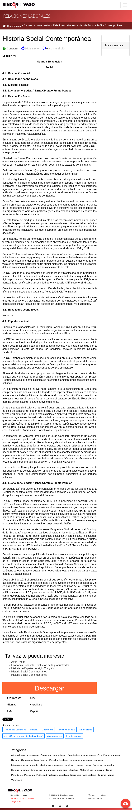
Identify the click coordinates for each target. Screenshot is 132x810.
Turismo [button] (102, 775)
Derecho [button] (53, 760)
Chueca (31, 798)
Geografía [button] (109, 765)
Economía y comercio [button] (81, 760)
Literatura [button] (73, 770)
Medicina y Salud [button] (103, 770)
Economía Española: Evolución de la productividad (40, 665)
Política (34, 729)
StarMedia (14, 798)
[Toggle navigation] (124, 5)
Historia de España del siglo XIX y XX (32, 668)
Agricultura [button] (46, 755)
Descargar (49, 688)
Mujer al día (16, 802)
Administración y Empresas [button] (25, 755)
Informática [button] (49, 770)
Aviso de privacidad (95, 798)
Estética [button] (69, 765)
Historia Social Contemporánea (29, 671)
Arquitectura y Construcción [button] (82, 755)
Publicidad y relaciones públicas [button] (52, 775)
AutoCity (23, 798)
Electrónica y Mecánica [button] (51, 765)
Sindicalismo (85, 729)
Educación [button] (99, 760)
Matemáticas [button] (86, 770)
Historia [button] (15, 770)
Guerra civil (47, 729)
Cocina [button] (43, 760)
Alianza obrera (54, 736)
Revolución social (66, 729)
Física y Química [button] (93, 765)
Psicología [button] (29, 775)
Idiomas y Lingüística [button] (31, 770)
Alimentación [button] (59, 755)
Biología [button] (15, 760)
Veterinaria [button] (16, 780)
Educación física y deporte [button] (24, 765)
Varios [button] (111, 775)
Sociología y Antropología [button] (83, 775)
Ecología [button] (63, 760)
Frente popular (73, 736)
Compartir (12, 48)
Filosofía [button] (79, 765)
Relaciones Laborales (15, 729)
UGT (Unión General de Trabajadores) (23, 736)
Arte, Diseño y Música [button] (109, 755)
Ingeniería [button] (62, 770)
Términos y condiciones (97, 795)
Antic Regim (18, 662)
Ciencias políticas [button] (30, 760)
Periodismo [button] (17, 775)
